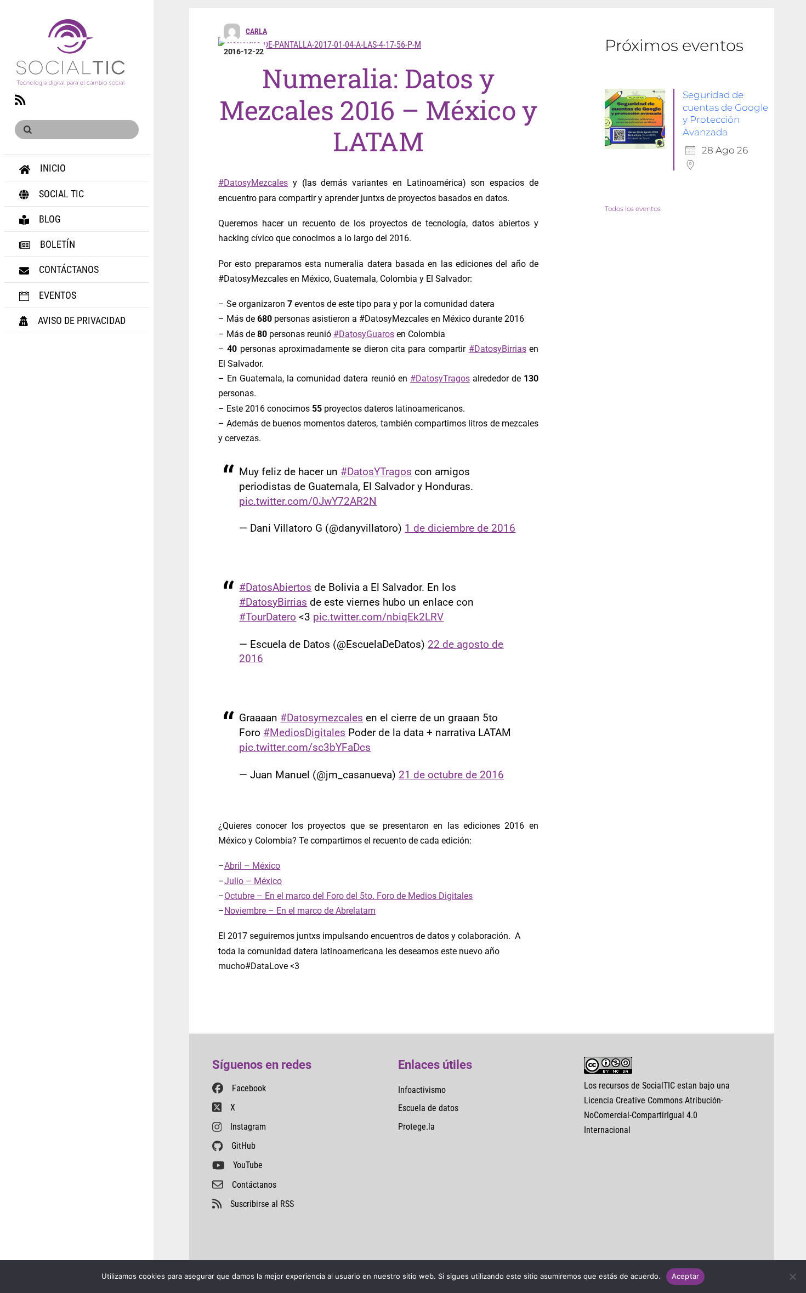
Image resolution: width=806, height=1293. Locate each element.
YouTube (248, 1165)
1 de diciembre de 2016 (460, 528)
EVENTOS (56, 295)
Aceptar (686, 1276)
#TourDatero (267, 617)
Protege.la (416, 1126)
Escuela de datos (428, 1108)
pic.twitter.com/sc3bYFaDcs (305, 747)
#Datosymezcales (321, 717)
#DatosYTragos (376, 471)
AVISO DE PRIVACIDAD (81, 320)
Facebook (249, 1088)
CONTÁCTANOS (68, 269)
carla (256, 31)
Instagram (248, 1126)
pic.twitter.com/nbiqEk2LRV (378, 617)
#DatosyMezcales (253, 183)
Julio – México (253, 881)
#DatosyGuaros (363, 334)
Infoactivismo (422, 1090)
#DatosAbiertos (275, 587)
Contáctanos (254, 1185)
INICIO (52, 168)
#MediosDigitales (304, 732)
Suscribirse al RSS (262, 1204)
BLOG (49, 219)
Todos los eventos (633, 208)
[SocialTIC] (70, 79)
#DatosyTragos (440, 378)
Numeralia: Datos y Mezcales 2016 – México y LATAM (378, 109)
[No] (792, 1276)
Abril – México (252, 866)
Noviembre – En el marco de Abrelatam (300, 910)
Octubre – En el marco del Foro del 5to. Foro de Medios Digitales (348, 896)
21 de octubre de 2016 (451, 774)
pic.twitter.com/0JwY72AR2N (308, 501)
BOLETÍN (56, 244)
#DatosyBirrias (497, 349)
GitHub (243, 1146)
